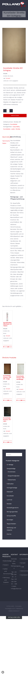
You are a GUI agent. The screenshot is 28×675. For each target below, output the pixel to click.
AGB (22, 567)
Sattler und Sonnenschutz (5, 571)
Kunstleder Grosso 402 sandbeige (20, 377)
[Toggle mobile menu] (25, 6)
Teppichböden (11, 523)
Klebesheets (12, 479)
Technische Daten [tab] (5, 142)
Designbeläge (11, 468)
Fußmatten (10, 484)
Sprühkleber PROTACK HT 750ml (7, 324)
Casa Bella (16, 126)
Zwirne (9, 534)
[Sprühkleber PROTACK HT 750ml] (7, 315)
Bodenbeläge (5, 561)
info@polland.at (16, 588)
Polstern (5, 565)
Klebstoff (10, 491)
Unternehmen (22, 559)
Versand (8, 78)
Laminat (9, 499)
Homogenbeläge (12, 487)
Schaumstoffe (11, 515)
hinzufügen (15, 115)
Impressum (22, 575)
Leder (13, 129)
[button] (3, 672)
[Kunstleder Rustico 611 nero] (7, 410)
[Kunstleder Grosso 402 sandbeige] (21, 368)
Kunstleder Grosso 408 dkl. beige (7, 377)
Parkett (9, 503)
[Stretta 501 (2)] (14, 45)
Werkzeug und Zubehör (5, 580)
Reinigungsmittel (12, 511)
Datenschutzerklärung (22, 571)
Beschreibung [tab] (5, 137)
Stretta (18, 129)
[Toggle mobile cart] (21, 6)
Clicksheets (11, 472)
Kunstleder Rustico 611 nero (7, 419)
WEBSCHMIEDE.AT (14, 611)
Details (10, 346)
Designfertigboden (14, 476)
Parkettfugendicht (13, 507)
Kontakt (22, 563)
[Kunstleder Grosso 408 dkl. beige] (7, 368)
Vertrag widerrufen (14, 617)
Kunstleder (13, 124)
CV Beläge (10, 464)
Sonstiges (10, 519)
